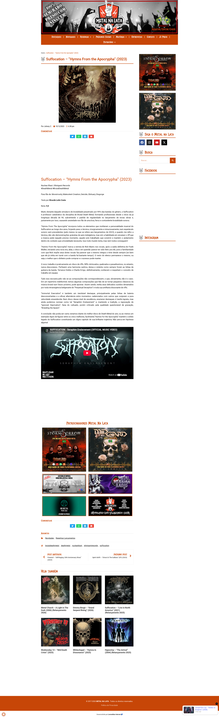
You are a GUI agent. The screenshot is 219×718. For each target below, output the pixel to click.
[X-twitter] (164, 142)
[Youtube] (157, 142)
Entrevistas (137, 37)
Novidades (70, 37)
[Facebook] (142, 142)
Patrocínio (108, 42)
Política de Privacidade (109, 705)
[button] (72, 136)
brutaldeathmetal (52, 546)
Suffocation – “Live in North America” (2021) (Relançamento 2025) (117, 610)
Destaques (56, 37)
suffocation (104, 546)
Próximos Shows (103, 37)
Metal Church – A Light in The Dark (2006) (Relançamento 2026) (54, 610)
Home (43, 53)
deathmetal (65, 546)
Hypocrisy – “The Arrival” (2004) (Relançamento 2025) (118, 651)
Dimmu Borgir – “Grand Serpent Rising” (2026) (83, 608)
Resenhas (84, 37)
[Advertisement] (87, 159)
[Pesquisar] (173, 160)
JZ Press (163, 37)
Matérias (120, 37)
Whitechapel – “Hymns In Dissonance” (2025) (84, 651)
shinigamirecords (91, 546)
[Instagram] (149, 142)
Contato (150, 37)
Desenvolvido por (102, 714)
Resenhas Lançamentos (65, 538)
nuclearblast (77, 546)
